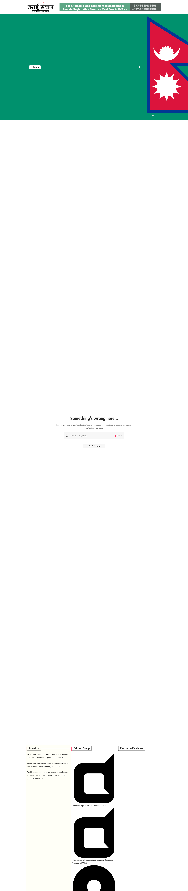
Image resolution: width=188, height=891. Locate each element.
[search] (142, 67)
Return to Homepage (94, 446)
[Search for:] (91, 435)
